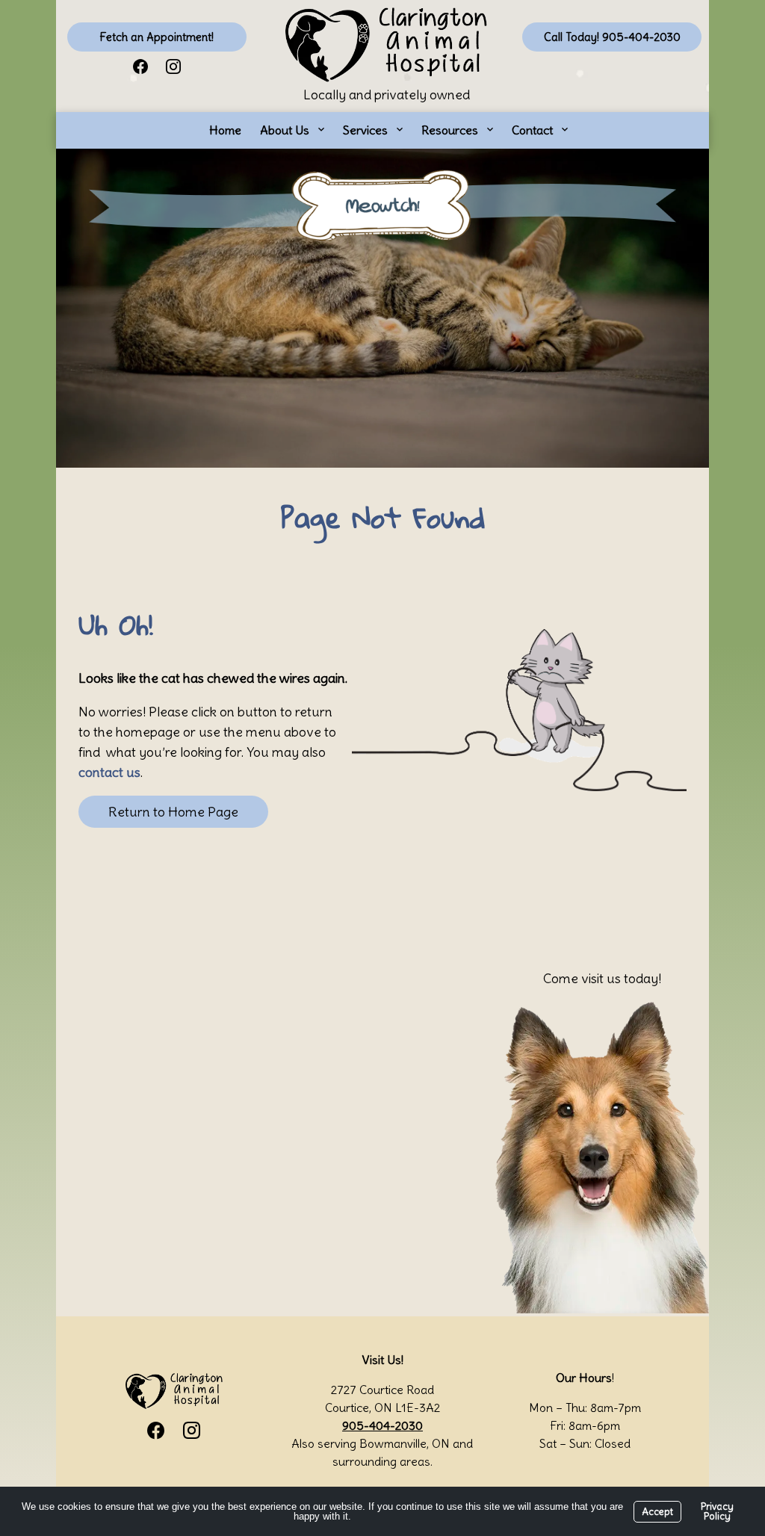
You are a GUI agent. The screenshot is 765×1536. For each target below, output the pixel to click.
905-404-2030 (382, 1425)
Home (225, 130)
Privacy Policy (717, 1511)
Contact (532, 130)
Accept (657, 1511)
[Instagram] (173, 65)
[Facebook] (140, 65)
